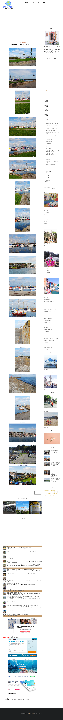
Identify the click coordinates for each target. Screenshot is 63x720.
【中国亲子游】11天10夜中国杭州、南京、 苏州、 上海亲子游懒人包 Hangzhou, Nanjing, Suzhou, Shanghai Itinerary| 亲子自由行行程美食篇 (55, 480)
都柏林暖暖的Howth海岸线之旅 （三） (52, 125)
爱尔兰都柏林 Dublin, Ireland (48, 333)
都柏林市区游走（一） (49, 159)
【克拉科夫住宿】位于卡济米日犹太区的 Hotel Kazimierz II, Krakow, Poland (20, 583)
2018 (46, 109)
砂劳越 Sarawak (46, 223)
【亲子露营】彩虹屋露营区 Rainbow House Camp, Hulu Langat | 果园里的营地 (20, 555)
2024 (46, 101)
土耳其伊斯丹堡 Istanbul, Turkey (49, 347)
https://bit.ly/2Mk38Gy (25, 659)
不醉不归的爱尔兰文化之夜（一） (51, 135)
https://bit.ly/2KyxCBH (28, 617)
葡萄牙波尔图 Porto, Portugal (49, 342)
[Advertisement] (7, 27)
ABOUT (22, 2)
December (48, 119)
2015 (46, 113)
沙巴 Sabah (46, 221)
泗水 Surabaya (46, 369)
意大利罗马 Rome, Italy (48, 329)
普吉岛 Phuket (46, 427)
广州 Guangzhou (47, 272)
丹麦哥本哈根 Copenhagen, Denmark (50, 311)
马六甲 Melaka (46, 212)
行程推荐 (54, 495)
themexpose (31, 713)
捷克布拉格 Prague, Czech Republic (50, 309)
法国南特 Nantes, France (48, 318)
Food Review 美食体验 (52, 490)
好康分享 (45, 493)
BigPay (6, 675)
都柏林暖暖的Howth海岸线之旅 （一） (22, 512)
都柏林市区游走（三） (49, 156)
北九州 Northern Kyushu (48, 389)
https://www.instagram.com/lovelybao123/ (12, 698)
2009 (46, 182)
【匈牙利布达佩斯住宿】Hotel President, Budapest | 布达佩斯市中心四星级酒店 (21, 573)
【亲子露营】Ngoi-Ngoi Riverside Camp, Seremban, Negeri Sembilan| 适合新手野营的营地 (23, 564)
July (46, 173)
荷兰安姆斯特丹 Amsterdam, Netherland (51, 338)
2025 (46, 100)
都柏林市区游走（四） (49, 141)
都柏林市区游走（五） (49, 139)
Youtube (57, 92)
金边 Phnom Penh (47, 243)
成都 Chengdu (46, 270)
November (48, 120)
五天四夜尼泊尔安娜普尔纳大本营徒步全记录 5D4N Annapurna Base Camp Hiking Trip (55, 452)
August (47, 172)
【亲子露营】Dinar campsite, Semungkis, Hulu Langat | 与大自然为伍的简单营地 (21, 551)
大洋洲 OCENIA (39, 2)
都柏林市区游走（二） (49, 157)
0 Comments (39, 489)
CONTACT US (48, 2)
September (48, 171)
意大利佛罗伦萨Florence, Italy (49, 327)
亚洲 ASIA (34, 2)
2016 (46, 111)
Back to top (59, 714)
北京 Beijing (46, 268)
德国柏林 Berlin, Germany (48, 322)
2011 (46, 118)
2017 (46, 110)
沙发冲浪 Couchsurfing (54, 493)
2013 (46, 115)
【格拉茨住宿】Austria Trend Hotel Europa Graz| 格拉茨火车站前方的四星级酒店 (21, 569)
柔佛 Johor (46, 208)
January (47, 180)
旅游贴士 (49, 493)
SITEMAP (26, 5)
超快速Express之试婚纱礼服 (50, 164)
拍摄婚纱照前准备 (48, 146)
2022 (46, 104)
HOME (19, 2)
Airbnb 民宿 (46, 490)
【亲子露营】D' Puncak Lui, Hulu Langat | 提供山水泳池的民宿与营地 (19, 547)
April (47, 177)
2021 (46, 105)
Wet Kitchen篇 (48, 143)
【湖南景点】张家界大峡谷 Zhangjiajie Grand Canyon (16, 601)
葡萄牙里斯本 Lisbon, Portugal (49, 340)
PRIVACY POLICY (21, 5)
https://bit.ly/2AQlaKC (34, 675)
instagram (52, 92)
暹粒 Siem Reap (46, 245)
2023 (46, 102)
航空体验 (51, 495)
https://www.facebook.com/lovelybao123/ (13, 697)
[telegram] (6, 489)
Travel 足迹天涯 (22, 42)
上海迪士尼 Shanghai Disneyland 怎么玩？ (14, 592)
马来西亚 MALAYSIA (28, 2)
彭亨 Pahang (46, 214)
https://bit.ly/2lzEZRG (12, 636)
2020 (46, 106)
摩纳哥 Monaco (46, 336)
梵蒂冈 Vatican (46, 349)
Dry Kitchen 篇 (48, 148)
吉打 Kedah (46, 210)
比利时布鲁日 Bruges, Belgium (49, 303)
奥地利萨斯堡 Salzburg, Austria (49, 297)
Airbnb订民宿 (9, 617)
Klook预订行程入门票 (10, 659)
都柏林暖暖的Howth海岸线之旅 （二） (9, 512)
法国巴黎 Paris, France (47, 320)
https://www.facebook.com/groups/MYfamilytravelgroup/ (19, 699)
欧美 (44, 2)
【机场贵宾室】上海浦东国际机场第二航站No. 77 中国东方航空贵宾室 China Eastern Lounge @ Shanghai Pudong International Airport (55, 465)
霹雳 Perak (46, 219)
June (47, 175)
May (47, 176)
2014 (46, 114)
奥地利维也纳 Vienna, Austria (48, 299)
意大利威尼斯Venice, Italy (48, 331)
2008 (46, 184)
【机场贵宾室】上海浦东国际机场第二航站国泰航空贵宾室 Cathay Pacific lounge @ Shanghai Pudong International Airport (55, 473)
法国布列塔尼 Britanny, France (49, 316)
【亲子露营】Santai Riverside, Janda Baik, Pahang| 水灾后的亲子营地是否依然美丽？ (22, 560)
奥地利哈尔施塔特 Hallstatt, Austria (49, 294)
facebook (46, 92)
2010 (46, 181)
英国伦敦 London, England (48, 313)
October (47, 122)
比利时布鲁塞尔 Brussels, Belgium (49, 301)
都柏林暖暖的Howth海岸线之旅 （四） (52, 123)
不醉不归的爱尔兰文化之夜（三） (51, 130)
